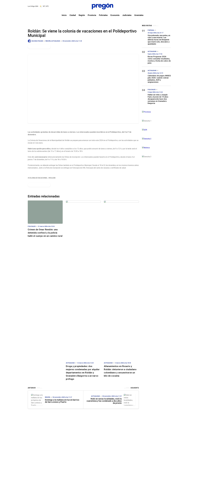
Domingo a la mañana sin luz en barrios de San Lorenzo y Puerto (62, 401)
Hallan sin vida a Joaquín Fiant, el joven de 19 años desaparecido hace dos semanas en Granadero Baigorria (158, 99)
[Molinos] (156, 147)
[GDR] (156, 129)
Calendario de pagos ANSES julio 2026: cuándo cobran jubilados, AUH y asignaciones (159, 79)
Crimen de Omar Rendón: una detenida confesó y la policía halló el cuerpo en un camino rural (45, 232)
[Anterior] (37, 400)
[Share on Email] (44, 47)
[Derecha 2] (156, 138)
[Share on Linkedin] (40, 47)
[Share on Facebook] (30, 47)
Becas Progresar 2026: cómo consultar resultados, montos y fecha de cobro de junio (159, 59)
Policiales (32, 226)
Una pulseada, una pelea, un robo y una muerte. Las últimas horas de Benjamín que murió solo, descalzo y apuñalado (159, 39)
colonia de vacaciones (38, 178)
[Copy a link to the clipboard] (47, 47)
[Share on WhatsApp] (37, 47)
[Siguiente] (129, 400)
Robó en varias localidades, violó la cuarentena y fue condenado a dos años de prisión (104, 401)
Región (48, 41)
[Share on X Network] (33, 47)
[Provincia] (156, 111)
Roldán (52, 178)
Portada (151, 30)
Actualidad (55, 41)
